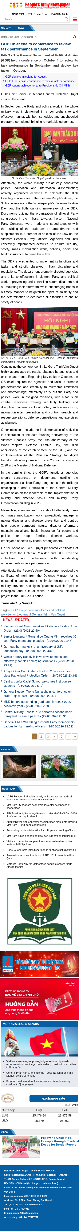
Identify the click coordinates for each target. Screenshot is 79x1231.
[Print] (74, 36)
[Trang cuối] (75, 736)
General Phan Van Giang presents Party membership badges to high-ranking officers (39, 724)
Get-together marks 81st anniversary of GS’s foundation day (33, 648)
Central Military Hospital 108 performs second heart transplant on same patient (38, 714)
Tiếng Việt (18, 14)
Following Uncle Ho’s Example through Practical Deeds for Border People (60, 1141)
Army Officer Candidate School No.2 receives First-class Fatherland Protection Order (40, 673)
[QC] (39, 963)
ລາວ (38, 14)
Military (6, 28)
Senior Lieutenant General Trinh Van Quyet (36, 614)
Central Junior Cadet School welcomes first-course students (37, 683)
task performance (29, 610)
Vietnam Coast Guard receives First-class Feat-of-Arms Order (41, 628)
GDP (14, 610)
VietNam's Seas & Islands (21, 1024)
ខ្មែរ (46, 14)
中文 (30, 14)
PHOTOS (5, 749)
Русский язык (59, 14)
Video (4, 1132)
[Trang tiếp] (68, 736)
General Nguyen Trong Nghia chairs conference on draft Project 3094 (38, 693)
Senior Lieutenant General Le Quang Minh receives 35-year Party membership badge (41, 638)
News (21, 28)
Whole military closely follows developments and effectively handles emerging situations (39, 661)
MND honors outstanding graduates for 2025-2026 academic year (37, 703)
